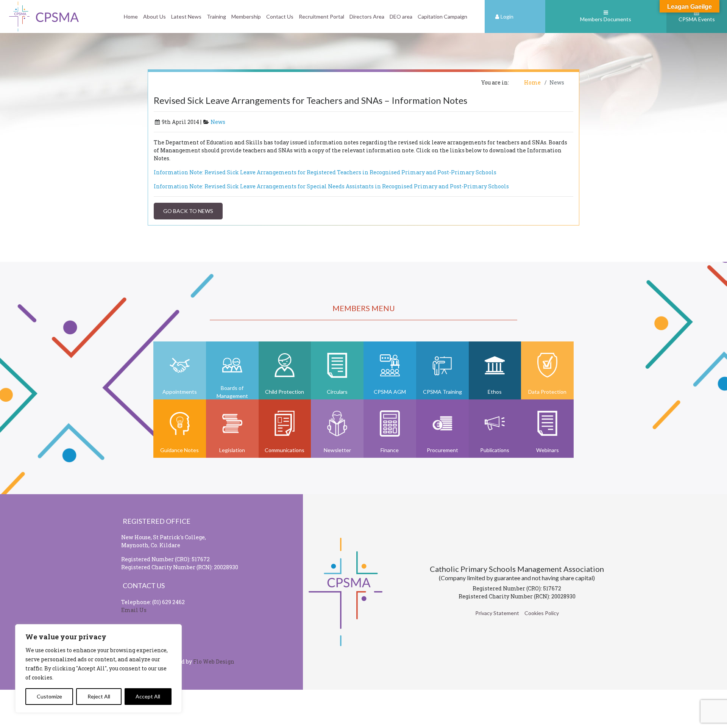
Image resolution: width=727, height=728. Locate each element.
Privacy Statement (497, 613)
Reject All (98, 696)
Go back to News (188, 211)
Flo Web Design (213, 661)
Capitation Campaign (442, 16)
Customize (49, 696)
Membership (246, 16)
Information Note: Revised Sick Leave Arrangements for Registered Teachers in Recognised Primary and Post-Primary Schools (325, 172)
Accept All (148, 696)
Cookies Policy (541, 613)
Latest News (186, 16)
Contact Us (279, 16)
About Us (154, 16)
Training (216, 16)
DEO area (401, 16)
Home (131, 16)
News (218, 121)
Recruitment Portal (321, 16)
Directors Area (366, 16)
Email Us (134, 610)
